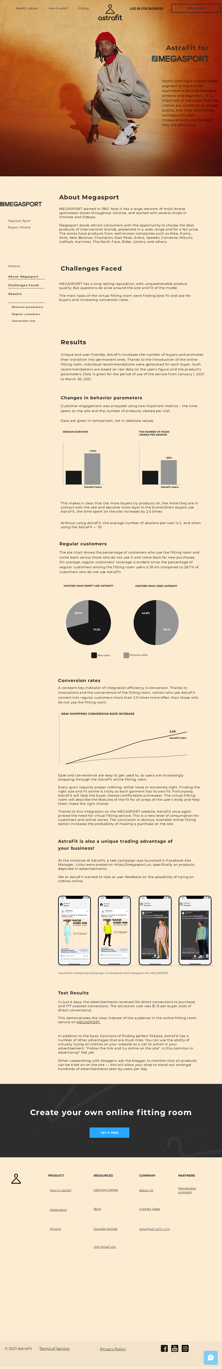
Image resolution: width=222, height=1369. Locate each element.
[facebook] (164, 1348)
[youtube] (174, 1348)
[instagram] (185, 1348)
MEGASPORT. (89, 1022)
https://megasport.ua (132, 864)
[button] (85, 8)
